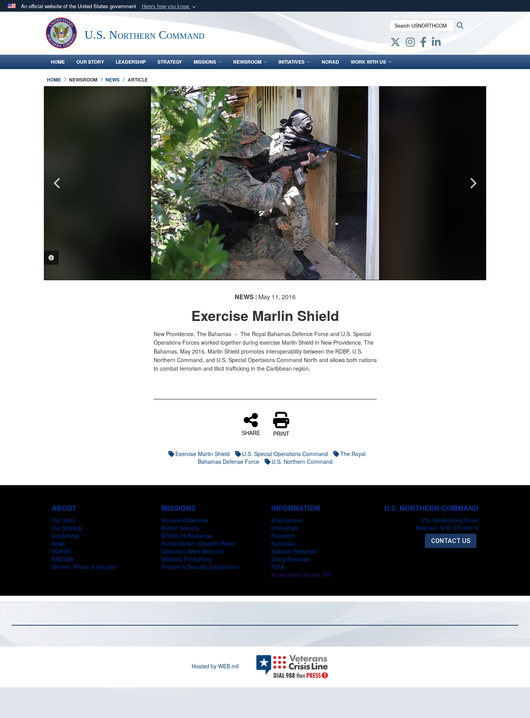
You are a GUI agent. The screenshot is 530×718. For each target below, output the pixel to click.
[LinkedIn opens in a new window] (436, 43)
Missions (205, 61)
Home (58, 61)
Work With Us (368, 61)
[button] (169, 6)
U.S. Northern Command (302, 461)
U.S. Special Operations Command (285, 454)
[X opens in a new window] (395, 43)
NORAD (330, 61)
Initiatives (292, 61)
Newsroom (247, 61)
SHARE (251, 432)
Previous (57, 183)
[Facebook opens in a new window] (423, 43)
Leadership (131, 61)
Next (472, 183)
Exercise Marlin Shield (202, 454)
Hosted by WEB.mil (215, 666)
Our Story (90, 61)
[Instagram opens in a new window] (410, 43)
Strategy (170, 61)
